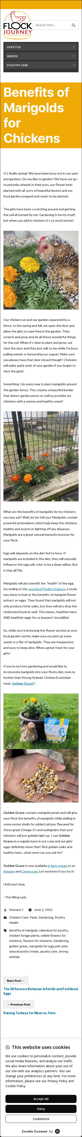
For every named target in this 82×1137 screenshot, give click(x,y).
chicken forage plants (24, 935)
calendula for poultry (53, 930)
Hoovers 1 (16, 910)
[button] (41, 184)
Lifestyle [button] (14, 47)
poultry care (48, 951)
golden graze (18, 946)
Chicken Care (18, 917)
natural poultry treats (24, 951)
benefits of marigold (23, 930)
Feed (33, 917)
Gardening (45, 917)
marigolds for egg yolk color (48, 946)
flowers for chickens (37, 941)
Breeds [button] (12, 56)
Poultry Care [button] (17, 65)
